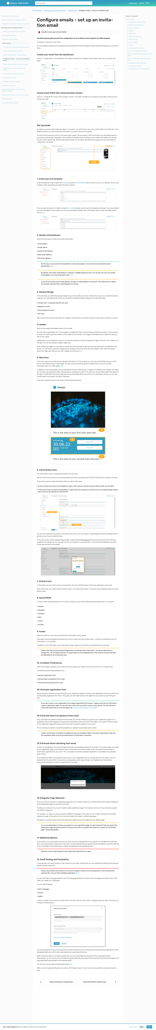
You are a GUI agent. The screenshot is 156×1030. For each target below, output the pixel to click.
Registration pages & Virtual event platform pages (13, 90)
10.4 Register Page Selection (137, 63)
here (42, 212)
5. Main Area (131, 34)
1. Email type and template (136, 22)
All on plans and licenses (10, 103)
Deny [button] (141, 1027)
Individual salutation (9, 35)
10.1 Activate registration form (137, 51)
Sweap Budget (7, 99)
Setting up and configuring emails (13, 31)
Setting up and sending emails (12, 28)
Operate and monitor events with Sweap (15, 95)
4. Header (130, 31)
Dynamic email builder (9, 39)
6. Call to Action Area (134, 36)
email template (80, 183)
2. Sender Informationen (135, 25)
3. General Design (133, 28)
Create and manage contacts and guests (15, 24)
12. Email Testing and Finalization (138, 69)
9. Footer (130, 45)
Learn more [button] (133, 1027)
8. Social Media (132, 42)
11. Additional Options (134, 66)
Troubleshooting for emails (11, 81)
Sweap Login (133, 3)
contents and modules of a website (85, 708)
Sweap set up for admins (10, 16)
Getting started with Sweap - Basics (14, 20)
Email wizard (6, 43)
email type (65, 183)
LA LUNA (71, 208)
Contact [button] (141, 3)
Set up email (129, 19)
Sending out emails (8, 85)
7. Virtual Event (132, 39)
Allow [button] (149, 1027)
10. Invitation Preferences (136, 48)
